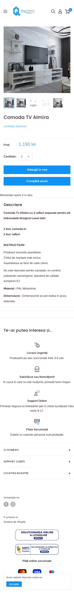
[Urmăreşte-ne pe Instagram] (12, 504)
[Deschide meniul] (5, 11)
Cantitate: (10, 156)
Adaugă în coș (37, 169)
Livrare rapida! (15, 126)
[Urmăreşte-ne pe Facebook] (6, 504)
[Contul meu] (60, 11)
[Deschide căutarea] (53, 11)
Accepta (14, 584)
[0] (67, 11)
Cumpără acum (37, 181)
